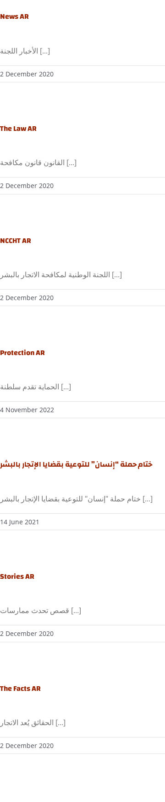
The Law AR (18, 128)
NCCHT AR (15, 241)
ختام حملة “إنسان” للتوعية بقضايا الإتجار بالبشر (76, 464)
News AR (14, 16)
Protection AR (22, 353)
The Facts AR (20, 688)
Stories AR (17, 576)
